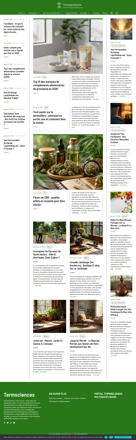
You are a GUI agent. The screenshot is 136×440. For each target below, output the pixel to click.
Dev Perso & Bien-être (51, 13)
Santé (20, 13)
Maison (105, 13)
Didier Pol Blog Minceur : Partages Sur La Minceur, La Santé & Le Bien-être (121, 224)
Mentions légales (55, 398)
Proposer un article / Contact (75, 398)
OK (106, 437)
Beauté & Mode (71, 13)
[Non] (134, 437)
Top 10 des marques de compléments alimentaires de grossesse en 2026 (48, 85)
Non (111, 437)
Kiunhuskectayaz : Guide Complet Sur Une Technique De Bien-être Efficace (121, 310)
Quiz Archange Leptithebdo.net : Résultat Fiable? (12, 95)
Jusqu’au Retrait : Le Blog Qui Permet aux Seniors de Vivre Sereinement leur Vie (84, 343)
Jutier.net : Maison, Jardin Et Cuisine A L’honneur (48, 342)
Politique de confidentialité (123, 437)
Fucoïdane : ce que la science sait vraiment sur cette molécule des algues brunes (14, 27)
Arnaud (6, 57)
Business (83, 13)
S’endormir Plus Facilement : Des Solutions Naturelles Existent (119, 138)
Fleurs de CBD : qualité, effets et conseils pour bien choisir (49, 201)
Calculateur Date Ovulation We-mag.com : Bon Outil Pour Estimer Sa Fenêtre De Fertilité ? (14, 119)
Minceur (124, 216)
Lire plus (96, 99)
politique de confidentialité (59, 401)
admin (6, 36)
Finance (96, 13)
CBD (45, 193)
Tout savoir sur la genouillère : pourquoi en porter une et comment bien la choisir (49, 117)
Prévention (33, 13)
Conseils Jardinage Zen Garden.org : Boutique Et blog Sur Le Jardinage (84, 265)
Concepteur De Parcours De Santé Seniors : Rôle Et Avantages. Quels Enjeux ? (47, 254)
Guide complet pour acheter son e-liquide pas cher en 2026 (13, 50)
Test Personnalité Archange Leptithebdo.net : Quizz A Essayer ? (14, 144)
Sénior (49, 247)
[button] (116, 13)
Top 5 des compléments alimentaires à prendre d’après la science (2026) (14, 72)
